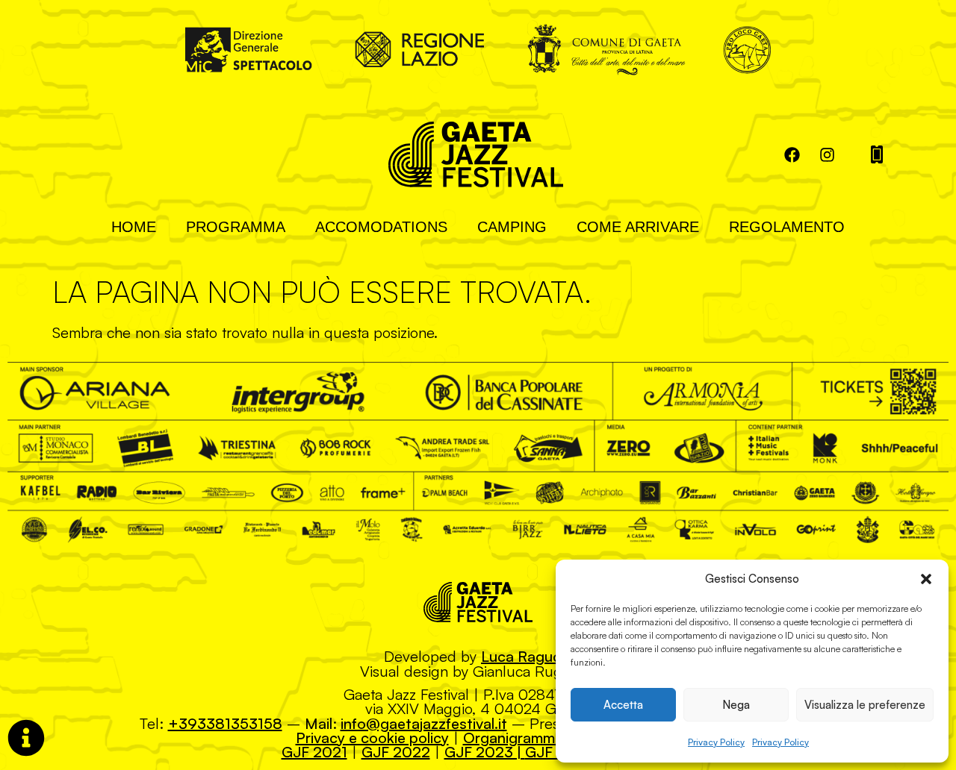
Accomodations (381, 227)
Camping (512, 227)
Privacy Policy (716, 742)
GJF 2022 (395, 751)
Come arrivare (638, 227)
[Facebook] (791, 154)
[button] (926, 579)
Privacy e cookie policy (372, 737)
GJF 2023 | (484, 751)
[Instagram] (826, 154)
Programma (235, 227)
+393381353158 (225, 723)
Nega (736, 705)
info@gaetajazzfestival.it (424, 723)
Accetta (623, 705)
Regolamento (787, 227)
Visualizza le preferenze (864, 705)
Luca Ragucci (526, 656)
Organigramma (513, 737)
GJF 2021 (314, 751)
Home (133, 227)
